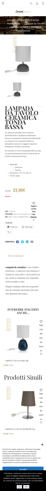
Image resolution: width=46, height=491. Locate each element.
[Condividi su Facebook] (17, 242)
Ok (19, 487)
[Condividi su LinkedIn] (27, 242)
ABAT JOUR (12, 217)
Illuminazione (13, 23)
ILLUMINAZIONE (22, 217)
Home (10, 20)
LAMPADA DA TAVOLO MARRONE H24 (20, 429)
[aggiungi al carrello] (41, 354)
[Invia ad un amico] (32, 242)
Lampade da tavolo (34, 23)
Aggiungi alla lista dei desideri (34, 206)
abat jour (16, 214)
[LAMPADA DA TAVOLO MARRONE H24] (23, 406)
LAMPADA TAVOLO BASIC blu (16, 361)
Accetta (23, 469)
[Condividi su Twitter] (22, 242)
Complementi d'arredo (28, 20)
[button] (42, 444)
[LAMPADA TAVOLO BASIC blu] (23, 338)
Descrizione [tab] (16, 256)
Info (26, 487)
